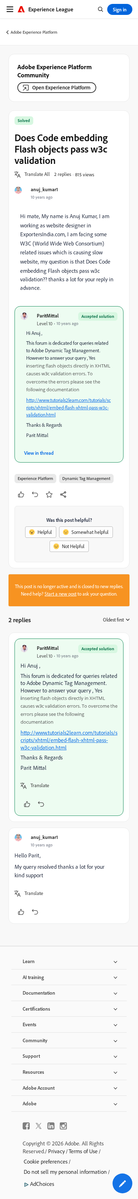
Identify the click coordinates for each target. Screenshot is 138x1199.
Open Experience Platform (61, 87)
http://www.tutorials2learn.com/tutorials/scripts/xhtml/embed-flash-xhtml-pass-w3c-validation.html (68, 407)
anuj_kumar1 (44, 189)
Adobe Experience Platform (34, 32)
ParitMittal (48, 316)
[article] (69, 727)
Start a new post (60, 594)
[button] (37, 174)
